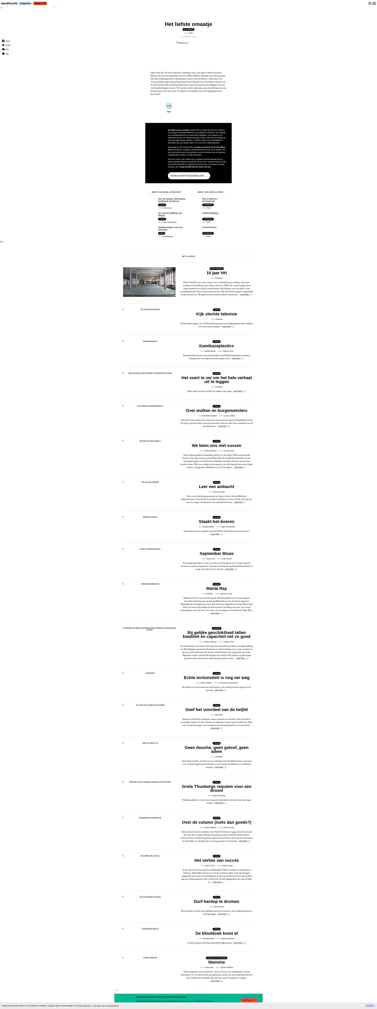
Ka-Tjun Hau (229, 451)
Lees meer (244, 295)
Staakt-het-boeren (216, 521)
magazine (25, 3)
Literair (216, 310)
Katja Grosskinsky (228, 527)
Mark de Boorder (219, 796)
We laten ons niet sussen (216, 445)
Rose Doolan (219, 907)
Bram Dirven (227, 559)
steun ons (40, 3)
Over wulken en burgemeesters (216, 410)
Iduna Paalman (210, 828)
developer (219, 278)
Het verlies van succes (216, 860)
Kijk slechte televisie (216, 314)
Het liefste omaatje (188, 24)
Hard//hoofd (9, 3)
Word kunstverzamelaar (187, 175)
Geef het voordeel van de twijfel (216, 709)
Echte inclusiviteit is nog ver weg (216, 677)
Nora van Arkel (219, 492)
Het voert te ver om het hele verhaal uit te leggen (216, 379)
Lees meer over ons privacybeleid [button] (105, 1006)
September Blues (217, 553)
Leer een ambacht (216, 486)
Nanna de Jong (226, 594)
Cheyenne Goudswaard (228, 683)
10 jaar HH (216, 273)
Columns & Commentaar (216, 958)
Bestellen (248, 1000)
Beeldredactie (210, 351)
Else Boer (219, 715)
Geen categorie (217, 269)
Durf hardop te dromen (216, 901)
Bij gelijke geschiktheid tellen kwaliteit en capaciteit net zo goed (216, 634)
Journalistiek (188, 29)
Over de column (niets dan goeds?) (216, 822)
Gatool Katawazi (210, 642)
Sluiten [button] (369, 1006)
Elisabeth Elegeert (210, 416)
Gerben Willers (206, 683)
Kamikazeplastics (216, 346)
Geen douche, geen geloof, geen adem (217, 749)
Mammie (216, 962)
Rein (191, 33)
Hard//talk (216, 628)
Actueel (217, 342)
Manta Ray (216, 588)
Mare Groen (210, 866)
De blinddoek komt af (216, 933)
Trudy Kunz (210, 559)
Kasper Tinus (229, 642)
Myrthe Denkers (227, 967)
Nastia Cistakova (228, 939)
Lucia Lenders (229, 416)
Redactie (218, 319)
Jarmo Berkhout (210, 451)
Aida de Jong (228, 351)
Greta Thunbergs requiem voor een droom (216, 788)
